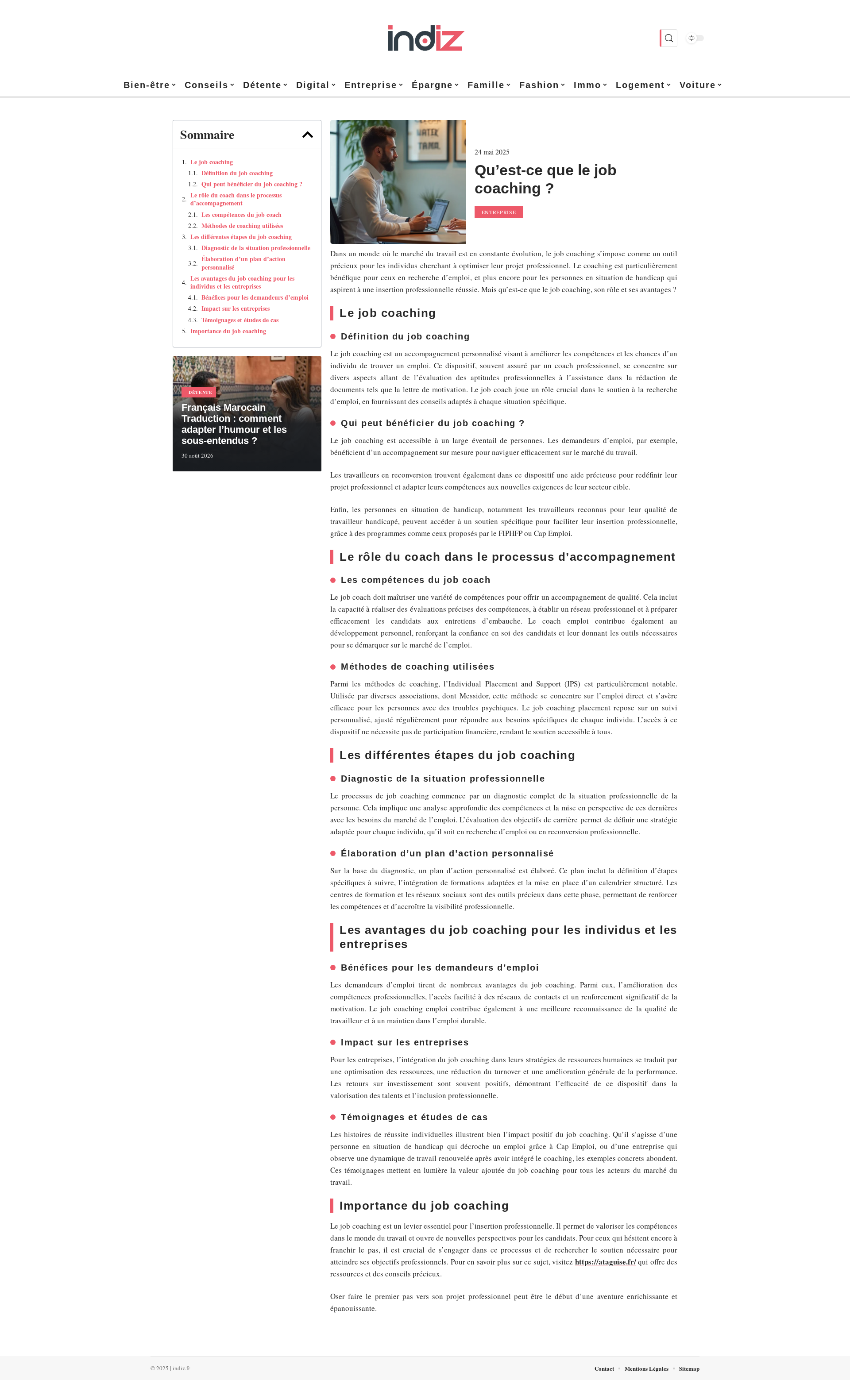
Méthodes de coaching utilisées (242, 226)
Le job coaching (211, 162)
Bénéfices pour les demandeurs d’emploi (255, 297)
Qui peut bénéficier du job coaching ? (251, 184)
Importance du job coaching (228, 331)
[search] (668, 38)
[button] (307, 134)
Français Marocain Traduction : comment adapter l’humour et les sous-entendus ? (234, 424)
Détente (200, 392)
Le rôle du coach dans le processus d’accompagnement (236, 199)
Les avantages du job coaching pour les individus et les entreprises (242, 282)
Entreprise (499, 212)
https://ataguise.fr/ (605, 1261)
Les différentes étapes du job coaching (241, 237)
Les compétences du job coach (241, 215)
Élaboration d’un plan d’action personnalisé (243, 263)
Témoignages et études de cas (239, 320)
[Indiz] (425, 38)
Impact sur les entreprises (235, 308)
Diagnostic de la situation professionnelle (255, 248)
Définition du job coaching (237, 173)
